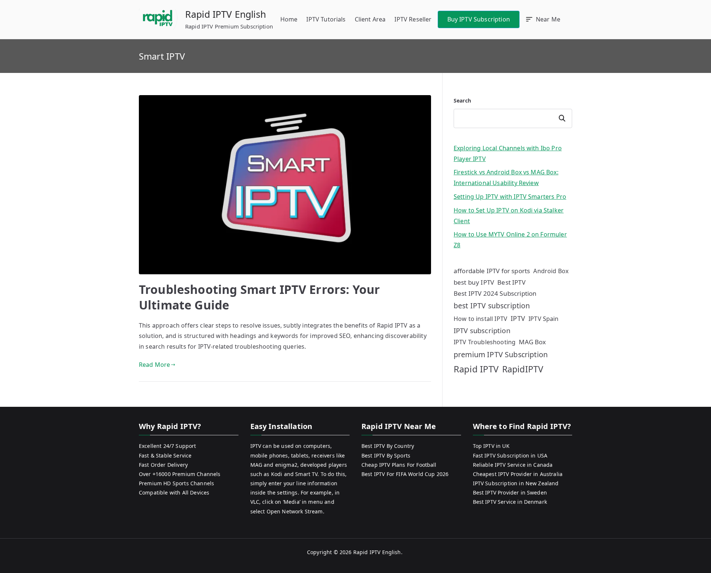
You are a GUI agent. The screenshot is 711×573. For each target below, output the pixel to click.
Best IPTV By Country (387, 445)
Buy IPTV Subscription (478, 19)
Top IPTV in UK (491, 445)
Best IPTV (511, 282)
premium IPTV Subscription (501, 354)
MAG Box (532, 342)
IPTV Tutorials (326, 19)
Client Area (370, 19)
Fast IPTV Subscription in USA (510, 455)
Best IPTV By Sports (385, 455)
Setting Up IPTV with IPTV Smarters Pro (510, 196)
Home (289, 19)
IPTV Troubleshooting (484, 342)
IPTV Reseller (412, 19)
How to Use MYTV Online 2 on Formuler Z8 (510, 239)
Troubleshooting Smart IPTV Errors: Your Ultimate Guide (259, 297)
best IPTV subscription (492, 306)
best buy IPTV (474, 282)
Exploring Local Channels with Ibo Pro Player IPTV (508, 153)
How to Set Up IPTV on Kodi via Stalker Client (509, 215)
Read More (154, 365)
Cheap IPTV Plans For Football (399, 464)
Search (462, 100)
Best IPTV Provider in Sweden (510, 492)
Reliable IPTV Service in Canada (513, 464)
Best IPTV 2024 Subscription (495, 293)
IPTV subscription (482, 330)
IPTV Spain (543, 319)
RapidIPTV (522, 369)
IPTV (518, 318)
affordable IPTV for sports (492, 271)
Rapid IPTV (476, 369)
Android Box (550, 271)
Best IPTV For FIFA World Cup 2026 (404, 474)
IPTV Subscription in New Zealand (516, 483)
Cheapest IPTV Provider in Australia (518, 474)
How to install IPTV (480, 319)
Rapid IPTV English (225, 14)
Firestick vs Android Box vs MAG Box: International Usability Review (506, 177)
